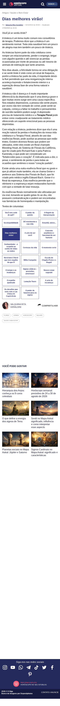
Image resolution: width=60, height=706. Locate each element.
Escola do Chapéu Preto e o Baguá (49, 260)
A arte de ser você (30, 234)
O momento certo (49, 248)
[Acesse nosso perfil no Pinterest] (30, 674)
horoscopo (27, 315)
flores (6, 315)
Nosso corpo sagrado (49, 271)
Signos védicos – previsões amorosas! (30, 271)
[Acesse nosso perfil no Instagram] (4, 667)
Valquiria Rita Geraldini (14, 25)
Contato (45, 692)
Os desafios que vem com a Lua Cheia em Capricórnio (11, 292)
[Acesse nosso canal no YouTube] (12, 667)
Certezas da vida (30, 248)
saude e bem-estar (11, 320)
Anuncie (55, 692)
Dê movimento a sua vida (30, 223)
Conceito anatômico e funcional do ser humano (49, 234)
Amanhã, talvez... (49, 223)
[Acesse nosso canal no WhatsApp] (20, 667)
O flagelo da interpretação (49, 214)
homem (16, 315)
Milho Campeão (30, 260)
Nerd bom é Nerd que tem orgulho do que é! (11, 260)
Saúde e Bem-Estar (19, 13)
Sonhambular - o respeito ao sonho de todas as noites (11, 247)
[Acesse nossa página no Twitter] (44, 667)
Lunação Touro (30, 281)
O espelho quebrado (11, 281)
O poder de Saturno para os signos (30, 292)
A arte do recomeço (49, 281)
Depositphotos (27, 694)
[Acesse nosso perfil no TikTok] (36, 667)
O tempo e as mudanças (11, 271)
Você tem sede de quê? (11, 214)
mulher (39, 315)
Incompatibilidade (11, 223)
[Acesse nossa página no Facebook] (52, 667)
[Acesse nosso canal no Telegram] (28, 667)
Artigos (5, 13)
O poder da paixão (30, 214)
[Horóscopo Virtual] (17, 4)
